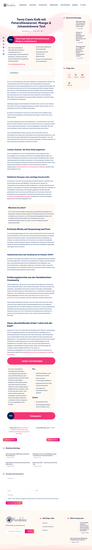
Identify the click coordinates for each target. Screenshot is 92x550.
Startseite (45, 523)
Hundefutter (23, 5)
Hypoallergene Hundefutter (22, 431)
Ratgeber (75, 5)
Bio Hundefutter (24, 427)
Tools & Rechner (65, 5)
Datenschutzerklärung (48, 526)
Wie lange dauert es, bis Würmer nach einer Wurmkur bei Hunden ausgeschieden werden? (81, 51)
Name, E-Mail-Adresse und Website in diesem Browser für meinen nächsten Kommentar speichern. (33, 498)
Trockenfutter (42, 5)
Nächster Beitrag (53, 439)
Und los (29, 531)
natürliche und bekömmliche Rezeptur (19, 196)
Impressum (45, 530)
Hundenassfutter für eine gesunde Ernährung (31, 167)
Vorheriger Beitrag (9, 439)
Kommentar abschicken (14, 503)
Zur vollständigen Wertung (16, 64)
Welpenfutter (54, 5)
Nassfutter (33, 5)
